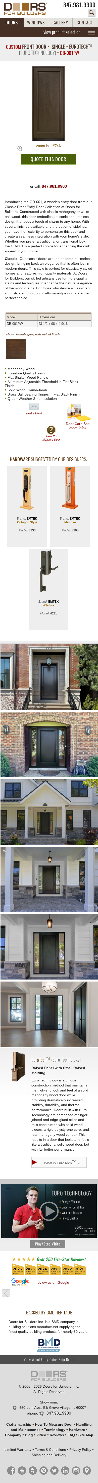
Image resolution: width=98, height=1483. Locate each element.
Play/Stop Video (48, 1243)
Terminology (54, 1430)
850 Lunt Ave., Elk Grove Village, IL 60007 (52, 1408)
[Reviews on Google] (20, 1282)
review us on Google (52, 1282)
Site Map (85, 1435)
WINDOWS (36, 23)
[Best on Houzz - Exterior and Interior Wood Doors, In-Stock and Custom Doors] (49, 1275)
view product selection (61, 32)
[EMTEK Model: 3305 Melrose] (70, 488)
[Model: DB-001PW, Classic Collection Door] (48, 103)
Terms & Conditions (50, 1450)
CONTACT (85, 23)
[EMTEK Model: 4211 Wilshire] (48, 571)
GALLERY (60, 23)
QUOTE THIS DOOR (48, 159)
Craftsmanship (18, 1424)
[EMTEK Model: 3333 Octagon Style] (27, 488)
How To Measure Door (54, 1424)
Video (41, 1435)
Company (13, 1435)
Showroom (48, 1402)
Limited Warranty (18, 1450)
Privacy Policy (80, 1450)
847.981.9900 (79, 5)
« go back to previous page (6, 1293)
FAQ (71, 1435)
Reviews (57, 1435)
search (91, 13)
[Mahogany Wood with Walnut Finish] (20, 349)
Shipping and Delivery (49, 1455)
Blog (29, 1435)
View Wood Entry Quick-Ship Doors (49, 1359)
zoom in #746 (48, 146)
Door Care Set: (78, 426)
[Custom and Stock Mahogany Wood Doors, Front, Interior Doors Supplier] (28, 9)
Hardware (77, 1430)
